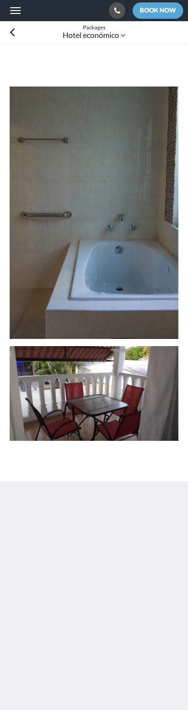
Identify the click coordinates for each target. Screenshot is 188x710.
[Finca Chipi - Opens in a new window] (19, 616)
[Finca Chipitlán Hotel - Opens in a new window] (98, 616)
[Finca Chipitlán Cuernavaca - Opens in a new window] (72, 616)
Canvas (63, 683)
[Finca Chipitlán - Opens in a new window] (45, 616)
